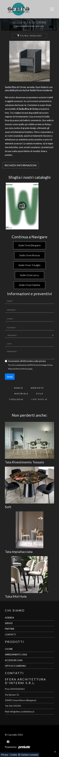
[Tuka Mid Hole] (29, 574)
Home (18, 26)
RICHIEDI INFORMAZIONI (21, 165)
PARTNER (9, 628)
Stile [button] (39, 394)
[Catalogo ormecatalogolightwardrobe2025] (22, 206)
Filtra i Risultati (31, 35)
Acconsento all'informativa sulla (27, 361)
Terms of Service (22, 369)
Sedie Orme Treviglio (29, 265)
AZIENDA (9, 617)
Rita (42, 26)
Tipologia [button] (16, 399)
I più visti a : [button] (40, 399)
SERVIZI (9, 623)
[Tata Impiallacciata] (29, 529)
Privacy (4, 754)
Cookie (13, 754)
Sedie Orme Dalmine (29, 285)
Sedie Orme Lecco (29, 275)
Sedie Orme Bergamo (29, 245)
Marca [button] (18, 388)
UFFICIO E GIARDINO (15, 666)
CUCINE (9, 649)
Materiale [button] (21, 394)
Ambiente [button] (37, 388)
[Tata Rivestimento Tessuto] (29, 440)
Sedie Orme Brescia (29, 255)
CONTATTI (10, 634)
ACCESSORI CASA (14, 660)
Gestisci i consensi (29, 754)
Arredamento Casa (27, 26)
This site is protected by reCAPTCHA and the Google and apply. (30, 367)
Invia (9, 376)
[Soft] (29, 485)
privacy (42, 361)
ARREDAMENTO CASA (16, 654)
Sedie (37, 26)
